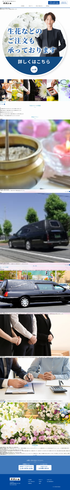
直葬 (40, 483)
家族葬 (40, 481)
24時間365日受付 (64, 3)
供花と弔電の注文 (31, 481)
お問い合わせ (49, 479)
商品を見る (2, 401)
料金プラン (41, 479)
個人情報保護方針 (50, 481)
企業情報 (30, 479)
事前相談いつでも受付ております (54, 2)
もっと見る (2, 104)
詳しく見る (35, 265)
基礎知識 (30, 483)
